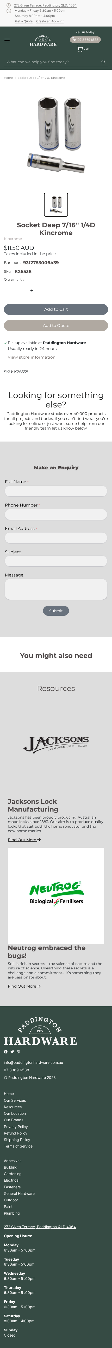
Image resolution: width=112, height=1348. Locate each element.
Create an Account (50, 21)
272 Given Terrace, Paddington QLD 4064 (40, 1226)
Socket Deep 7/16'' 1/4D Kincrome (41, 78)
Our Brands (13, 1120)
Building (10, 1167)
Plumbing (12, 1213)
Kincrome (13, 238)
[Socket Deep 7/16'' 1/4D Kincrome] (56, 135)
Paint (8, 1206)
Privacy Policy (16, 1126)
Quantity (14, 279)
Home (8, 78)
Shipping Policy (17, 1139)
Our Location (15, 1113)
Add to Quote (56, 325)
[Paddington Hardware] (43, 40)
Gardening (13, 1173)
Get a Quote (24, 21)
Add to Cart (56, 309)
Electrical (11, 1180)
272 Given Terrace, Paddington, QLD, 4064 (45, 5)
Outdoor (11, 1200)
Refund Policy (15, 1133)
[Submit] (103, 62)
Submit (56, 610)
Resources (13, 1107)
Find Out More (22, 839)
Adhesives (12, 1160)
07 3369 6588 (88, 40)
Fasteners (12, 1187)
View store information (31, 357)
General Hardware (19, 1193)
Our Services (15, 1100)
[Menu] (12, 40)
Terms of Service (18, 1146)
